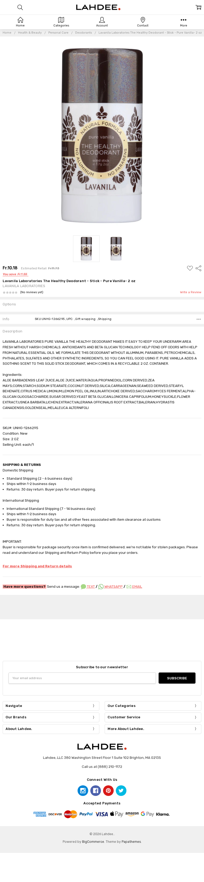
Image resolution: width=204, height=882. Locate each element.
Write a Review (190, 292)
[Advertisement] (102, 606)
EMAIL (136, 587)
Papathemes (131, 842)
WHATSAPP (113, 587)
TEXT (90, 587)
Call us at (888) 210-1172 (102, 767)
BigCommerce (93, 842)
